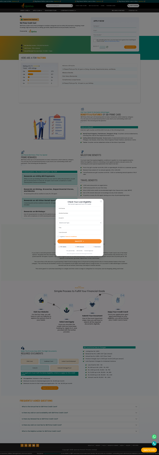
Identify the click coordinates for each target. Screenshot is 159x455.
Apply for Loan (149, 450)
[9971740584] (154, 436)
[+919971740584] (154, 443)
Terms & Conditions (71, 236)
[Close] (101, 201)
